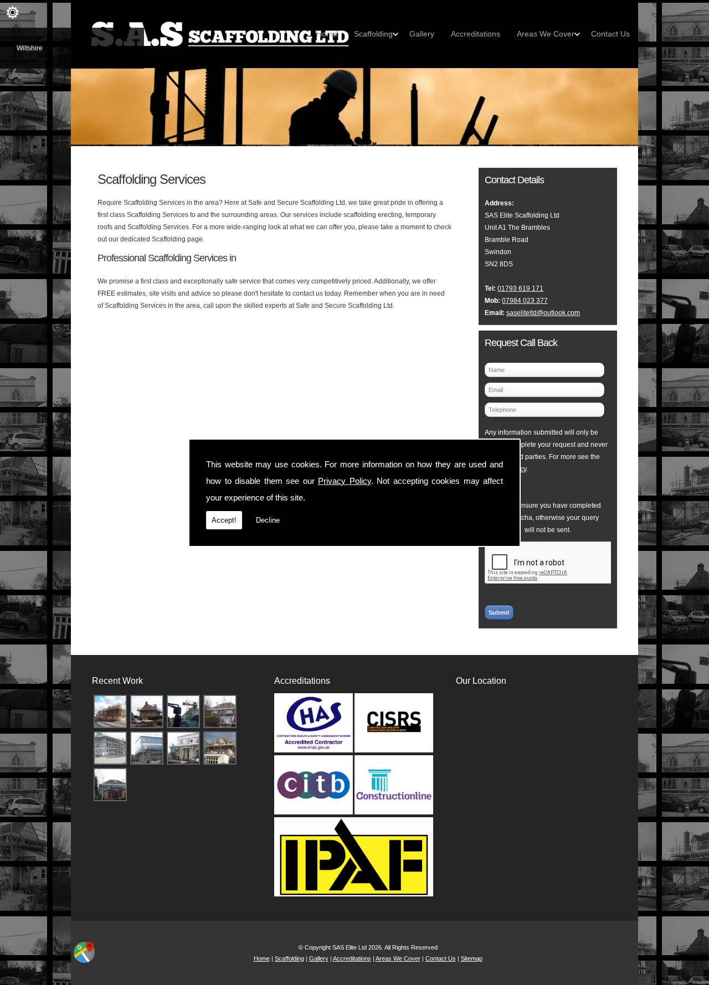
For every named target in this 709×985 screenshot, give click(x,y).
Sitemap (471, 958)
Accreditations (475, 33)
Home (326, 33)
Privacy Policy (344, 481)
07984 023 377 (525, 301)
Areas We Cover (545, 33)
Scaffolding (373, 33)
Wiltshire (30, 48)
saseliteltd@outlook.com (543, 313)
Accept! (224, 520)
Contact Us (610, 33)
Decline (268, 520)
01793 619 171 (520, 288)
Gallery (421, 33)
